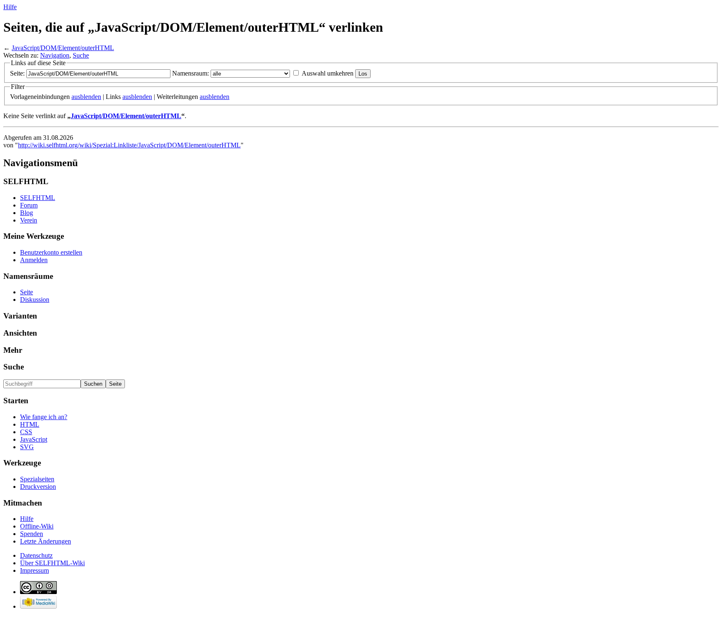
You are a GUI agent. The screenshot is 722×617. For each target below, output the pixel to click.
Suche (81, 55)
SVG (27, 446)
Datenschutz (36, 555)
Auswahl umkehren (327, 73)
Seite (26, 292)
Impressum (34, 570)
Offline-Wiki (36, 526)
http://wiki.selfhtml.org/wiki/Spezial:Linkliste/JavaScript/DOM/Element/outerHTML (129, 145)
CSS (26, 431)
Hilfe (10, 6)
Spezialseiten (37, 479)
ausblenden (86, 96)
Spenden (31, 533)
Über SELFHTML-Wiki (52, 562)
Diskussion (34, 299)
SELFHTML (37, 197)
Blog (26, 212)
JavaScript (33, 439)
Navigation (54, 55)
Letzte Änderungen (45, 541)
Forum (29, 205)
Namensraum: (190, 73)
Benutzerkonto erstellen (51, 252)
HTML (29, 424)
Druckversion (38, 486)
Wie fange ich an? (43, 416)
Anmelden (34, 259)
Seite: (17, 73)
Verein (28, 220)
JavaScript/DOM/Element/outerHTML (63, 47)
